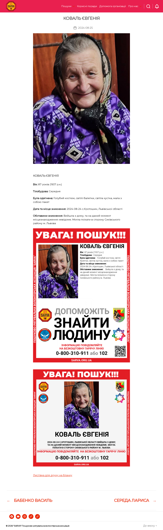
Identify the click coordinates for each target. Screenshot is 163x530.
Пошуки (66, 6)
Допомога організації (112, 6)
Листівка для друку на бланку (52, 475)
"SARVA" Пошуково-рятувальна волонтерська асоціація (41, 526)
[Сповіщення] (157, 6)
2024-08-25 (85, 27)
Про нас (133, 6)
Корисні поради (87, 6)
